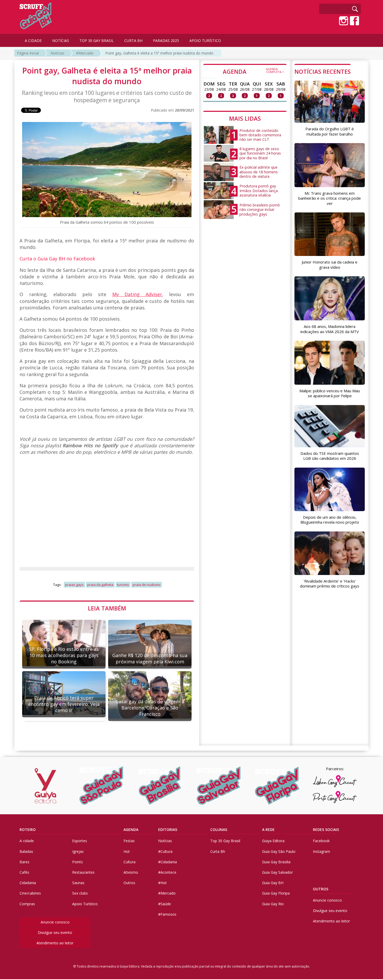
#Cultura (165, 851)
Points (77, 861)
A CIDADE (33, 40)
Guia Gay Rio (273, 903)
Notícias (57, 53)
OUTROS (320, 888)
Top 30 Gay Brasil (225, 840)
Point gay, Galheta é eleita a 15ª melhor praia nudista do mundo (159, 53)
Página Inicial (28, 53)
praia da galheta (100, 584)
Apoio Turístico (85, 903)
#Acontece (167, 872)
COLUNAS (218, 829)
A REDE (268, 829)
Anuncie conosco (55, 922)
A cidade (27, 840)
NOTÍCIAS (60, 40)
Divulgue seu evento (55, 932)
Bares (24, 861)
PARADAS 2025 (166, 40)
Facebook (321, 840)
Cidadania (28, 882)
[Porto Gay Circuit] (335, 797)
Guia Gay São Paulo (278, 851)
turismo (123, 584)
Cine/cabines (30, 893)
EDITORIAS (167, 829)
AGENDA (253, 71)
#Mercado (85, 53)
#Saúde (164, 903)
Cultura (129, 861)
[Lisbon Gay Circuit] (335, 781)
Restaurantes (83, 872)
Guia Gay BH (272, 882)
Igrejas (78, 851)
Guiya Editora (273, 840)
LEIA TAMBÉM (107, 608)
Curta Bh (217, 851)
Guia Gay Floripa (276, 893)
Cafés (24, 872)
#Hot (162, 882)
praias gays (74, 584)
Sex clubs (80, 893)
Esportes (79, 840)
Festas (129, 840)
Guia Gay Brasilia (276, 861)
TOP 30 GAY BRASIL (96, 40)
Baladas (26, 851)
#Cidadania (167, 861)
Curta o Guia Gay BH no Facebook (57, 258)
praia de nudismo (146, 584)
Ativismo (130, 872)
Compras (27, 903)
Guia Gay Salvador (277, 872)
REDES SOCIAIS (326, 829)
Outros (129, 882)
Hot (126, 851)
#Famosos (167, 914)
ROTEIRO (28, 829)
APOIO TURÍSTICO (205, 40)
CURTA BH (133, 40)
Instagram (321, 851)
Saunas (78, 882)
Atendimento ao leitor (54, 942)
